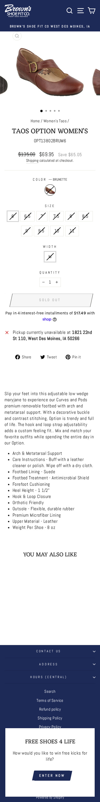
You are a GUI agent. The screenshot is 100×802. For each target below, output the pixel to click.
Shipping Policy (50, 718)
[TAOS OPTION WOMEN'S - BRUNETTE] (22, 623)
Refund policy (50, 709)
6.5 (27, 216)
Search (49, 691)
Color (50, 179)
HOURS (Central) (48, 677)
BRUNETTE (50, 190)
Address (48, 664)
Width (50, 246)
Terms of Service (50, 700)
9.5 (41, 231)
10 (56, 231)
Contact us (48, 651)
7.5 (56, 216)
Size (50, 206)
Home (35, 121)
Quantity (50, 272)
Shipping (32, 160)
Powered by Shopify (50, 797)
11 (72, 231)
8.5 (85, 216)
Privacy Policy (50, 727)
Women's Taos (55, 121)
